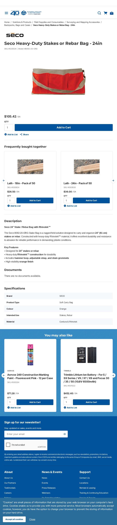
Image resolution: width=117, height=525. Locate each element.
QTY (6, 121)
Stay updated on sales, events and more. (23, 428)
